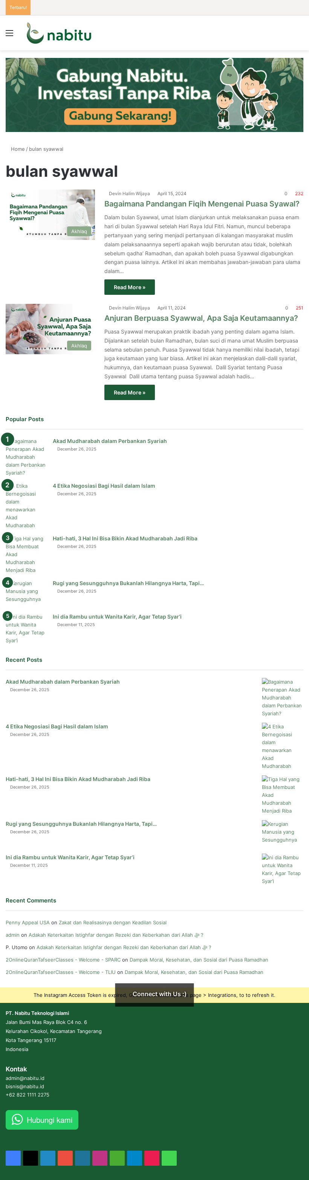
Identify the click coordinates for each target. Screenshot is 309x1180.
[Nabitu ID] (59, 33)
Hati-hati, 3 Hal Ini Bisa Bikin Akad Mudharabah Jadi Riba (125, 538)
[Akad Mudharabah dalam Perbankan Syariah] (26, 457)
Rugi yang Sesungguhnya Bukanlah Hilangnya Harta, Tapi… (128, 583)
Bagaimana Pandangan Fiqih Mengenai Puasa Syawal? (202, 203)
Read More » (129, 287)
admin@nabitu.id (25, 1078)
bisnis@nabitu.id (25, 1086)
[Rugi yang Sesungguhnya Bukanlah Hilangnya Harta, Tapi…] (26, 593)
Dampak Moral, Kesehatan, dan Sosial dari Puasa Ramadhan (200, 960)
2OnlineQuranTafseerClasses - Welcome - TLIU (61, 972)
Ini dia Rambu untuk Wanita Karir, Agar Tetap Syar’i (117, 616)
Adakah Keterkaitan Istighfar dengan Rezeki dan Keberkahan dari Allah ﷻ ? (116, 935)
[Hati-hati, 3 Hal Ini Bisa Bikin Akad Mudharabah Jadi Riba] (26, 554)
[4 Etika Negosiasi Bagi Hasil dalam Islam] (26, 505)
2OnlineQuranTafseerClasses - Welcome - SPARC (63, 960)
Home (17, 149)
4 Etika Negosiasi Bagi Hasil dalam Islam (104, 485)
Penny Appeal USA (28, 922)
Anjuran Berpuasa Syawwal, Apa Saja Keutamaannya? (201, 318)
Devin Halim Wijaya (129, 193)
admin (13, 935)
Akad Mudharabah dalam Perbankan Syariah (110, 441)
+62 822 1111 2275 (27, 1095)
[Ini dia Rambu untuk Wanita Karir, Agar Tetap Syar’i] (26, 629)
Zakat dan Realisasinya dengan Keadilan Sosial (113, 922)
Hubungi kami (49, 1119)
